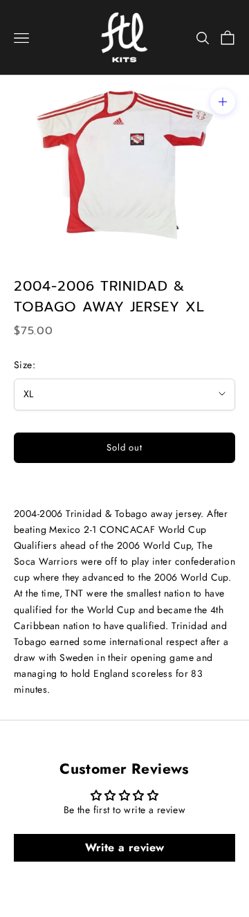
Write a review (125, 847)
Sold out (124, 447)
